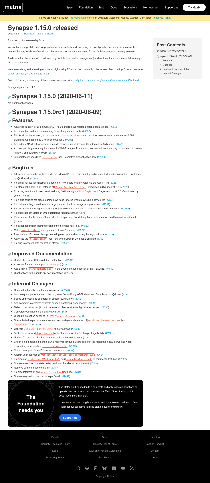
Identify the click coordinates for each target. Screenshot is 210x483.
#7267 (114, 182)
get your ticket (162, 17)
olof (36, 73)
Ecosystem (130, 7)
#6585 (114, 126)
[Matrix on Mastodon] (95, 468)
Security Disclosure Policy (55, 444)
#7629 (109, 234)
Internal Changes (172, 73)
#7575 (124, 187)
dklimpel (20, 73)
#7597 (105, 204)
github (28, 80)
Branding (155, 437)
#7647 (68, 273)
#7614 (82, 316)
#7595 (104, 307)
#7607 (80, 212)
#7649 (65, 376)
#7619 (36, 324)
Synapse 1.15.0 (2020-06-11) (172, 50)
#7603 (109, 268)
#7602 (66, 264)
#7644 (55, 367)
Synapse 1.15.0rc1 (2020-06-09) (174, 56)
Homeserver (150, 7)
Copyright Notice (105, 476)
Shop (105, 437)
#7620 (75, 329)
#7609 (18, 221)
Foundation (86, 7)
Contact (155, 450)
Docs (114, 7)
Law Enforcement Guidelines (105, 450)
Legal (55, 450)
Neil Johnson (45, 33)
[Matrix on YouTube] (123, 468)
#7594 (110, 200)
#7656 (64, 243)
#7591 (91, 303)
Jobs (154, 457)
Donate (55, 437)
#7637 (122, 359)
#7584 (79, 298)
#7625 (73, 346)
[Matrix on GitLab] (87, 468)
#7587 (68, 260)
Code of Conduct (154, 444)
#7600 (62, 311)
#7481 (120, 144)
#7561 (65, 290)
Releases (29, 33)
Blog (102, 7)
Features (167, 60)
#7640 (94, 363)
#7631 (101, 238)
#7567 (126, 294)
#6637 (86, 131)
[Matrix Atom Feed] (132, 468)
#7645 (78, 372)
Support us (171, 7)
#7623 (87, 337)
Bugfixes (167, 64)
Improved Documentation (176, 69)
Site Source (105, 457)
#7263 (34, 178)
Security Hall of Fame (105, 444)
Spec (69, 7)
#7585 (25, 195)
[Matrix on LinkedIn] (113, 468)
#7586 (53, 152)
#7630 (101, 157)
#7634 (100, 354)
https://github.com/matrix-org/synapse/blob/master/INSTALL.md (104, 80)
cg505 (11, 73)
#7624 (80, 230)
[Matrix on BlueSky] (104, 468)
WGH (29, 73)
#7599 (125, 208)
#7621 (109, 333)
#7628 (69, 350)
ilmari (46, 73)
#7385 (68, 139)
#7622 (84, 225)
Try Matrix (194, 7)
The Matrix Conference (81, 17)
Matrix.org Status (55, 457)
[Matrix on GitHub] (78, 468)
